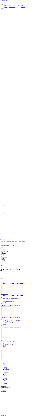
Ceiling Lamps (5, 378)
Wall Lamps (4, 239)
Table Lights (5, 383)
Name (1, 276)
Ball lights (5, 377)
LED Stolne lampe (6, 370)
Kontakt (2, 9)
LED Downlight (5, 365)
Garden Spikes (5, 379)
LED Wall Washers (6, 372)
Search (2, 12)
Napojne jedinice (5, 373)
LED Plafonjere (5, 367)
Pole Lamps (5, 380)
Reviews (2, 247)
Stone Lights (5, 382)
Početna (2, 4)
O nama (2, 8)
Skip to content (5, 0)
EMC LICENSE (4, 323)
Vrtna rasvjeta (1, 239)
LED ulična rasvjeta (6, 371)
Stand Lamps (5, 381)
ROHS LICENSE (4, 346)
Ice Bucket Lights (3, 282)
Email (1, 277)
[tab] (23, 247)
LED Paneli (5, 366)
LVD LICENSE (4, 302)
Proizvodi (5, 374)
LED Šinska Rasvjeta (6, 369)
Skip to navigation (2, 0)
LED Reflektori (5, 368)
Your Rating (1, 270)
